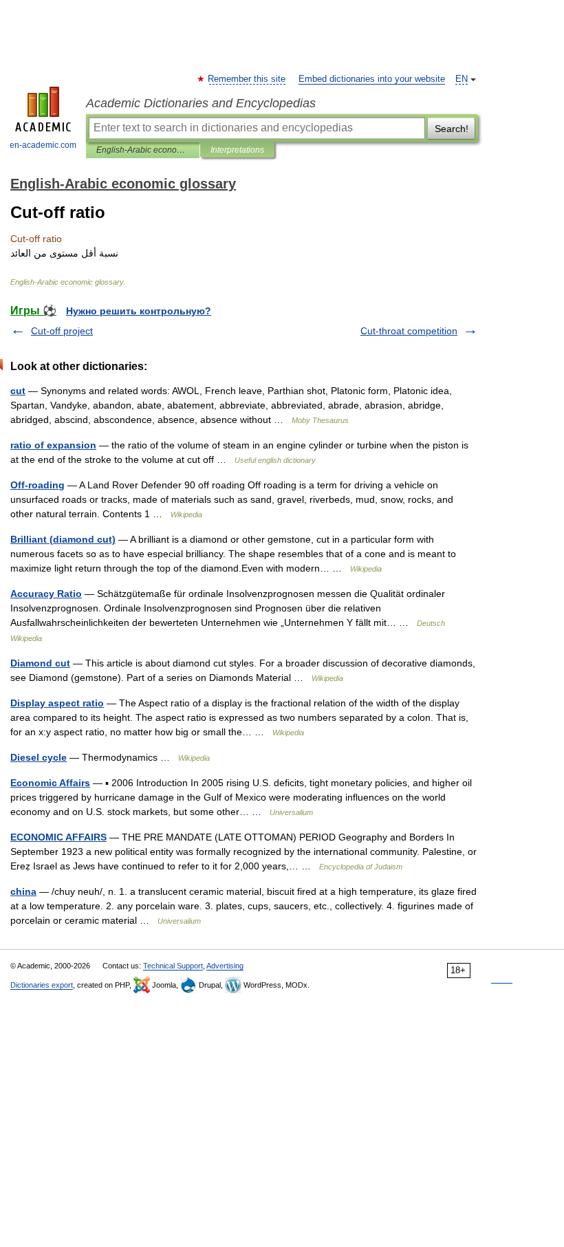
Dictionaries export (41, 985)
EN (461, 79)
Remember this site (247, 79)
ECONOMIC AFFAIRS (58, 837)
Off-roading (37, 484)
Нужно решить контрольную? (138, 310)
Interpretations (237, 150)
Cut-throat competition (408, 330)
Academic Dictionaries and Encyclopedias (201, 103)
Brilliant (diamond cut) (63, 539)
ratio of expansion (53, 445)
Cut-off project (62, 330)
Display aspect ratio (57, 702)
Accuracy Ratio (46, 593)
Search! (451, 128)
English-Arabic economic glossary (142, 150)
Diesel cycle (38, 757)
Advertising (224, 966)
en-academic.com (43, 145)
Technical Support (173, 966)
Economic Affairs (50, 782)
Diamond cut (40, 663)
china (23, 891)
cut (17, 390)
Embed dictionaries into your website (372, 79)
